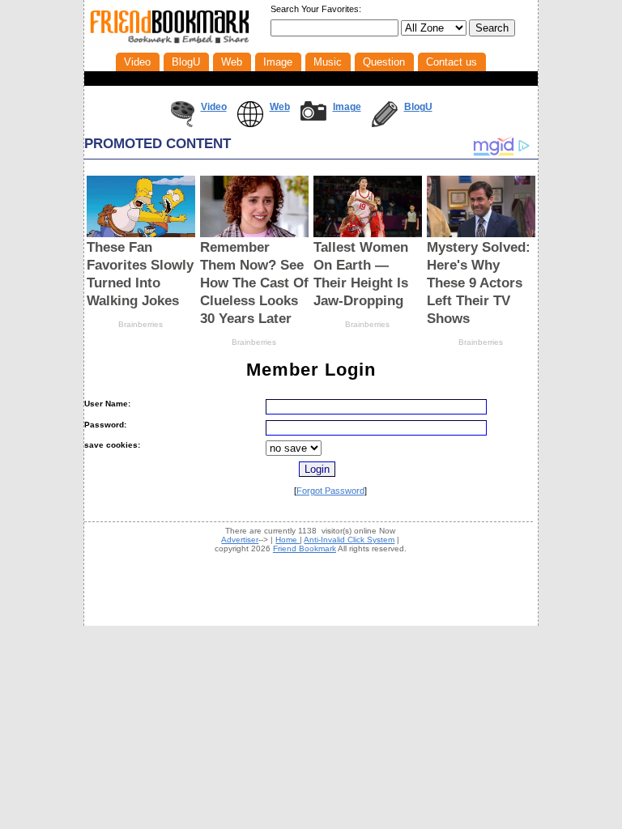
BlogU (418, 107)
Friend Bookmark (304, 548)
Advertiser (239, 539)
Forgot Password (330, 490)
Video (214, 107)
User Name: (107, 403)
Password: (105, 424)
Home (287, 539)
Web (280, 107)
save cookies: (112, 444)
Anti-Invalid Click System (349, 539)
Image (347, 107)
